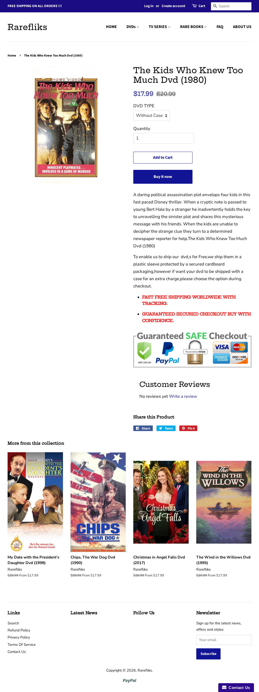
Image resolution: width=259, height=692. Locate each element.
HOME (111, 27)
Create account (173, 6)
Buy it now (163, 176)
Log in (149, 6)
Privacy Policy (19, 637)
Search (13, 623)
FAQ (220, 27)
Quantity (141, 128)
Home (12, 55)
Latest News (84, 612)
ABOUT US (242, 27)
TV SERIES (158, 27)
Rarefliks (27, 27)
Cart (202, 6)
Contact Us (17, 651)
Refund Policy (19, 630)
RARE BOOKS (192, 27)
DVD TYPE (143, 106)
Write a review (183, 396)
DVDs (131, 27)
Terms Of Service (22, 644)
